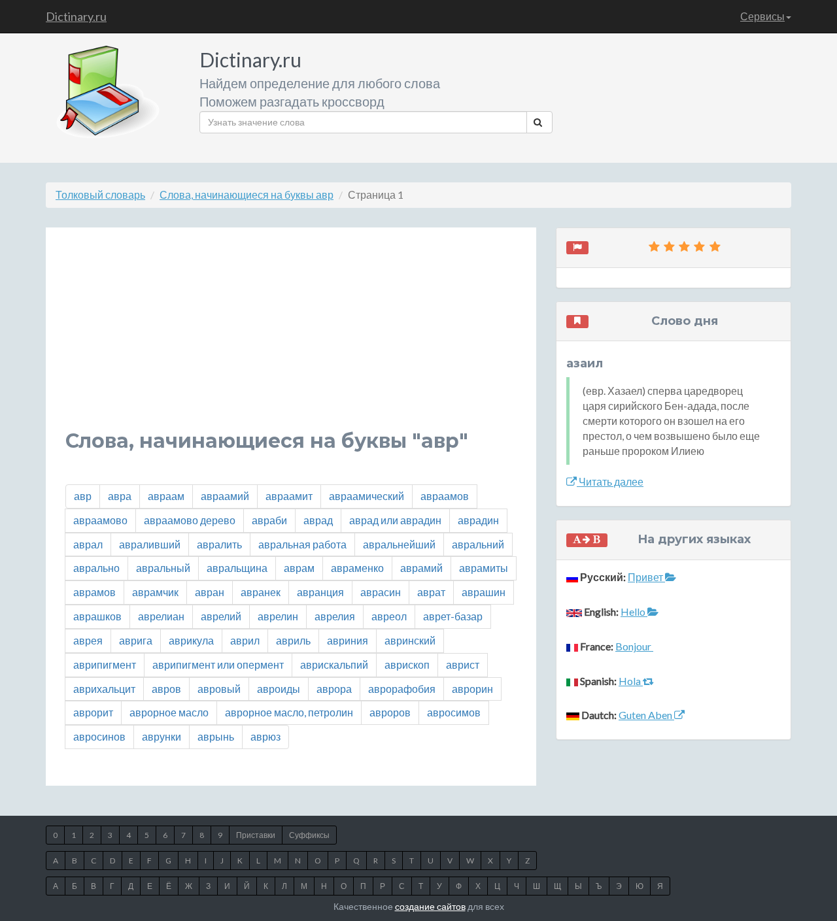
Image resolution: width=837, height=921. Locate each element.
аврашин (483, 592)
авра (119, 496)
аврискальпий (334, 664)
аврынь (215, 736)
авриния (347, 640)
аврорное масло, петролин (289, 712)
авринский (410, 640)
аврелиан (161, 616)
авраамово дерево (189, 520)
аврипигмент (104, 664)
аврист (462, 664)
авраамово (100, 520)
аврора (334, 688)
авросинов (99, 736)
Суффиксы (309, 835)
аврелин (278, 616)
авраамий (225, 496)
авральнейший (399, 544)
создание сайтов (430, 906)
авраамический (366, 496)
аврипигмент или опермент (218, 664)
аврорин (472, 688)
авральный (163, 567)
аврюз (265, 736)
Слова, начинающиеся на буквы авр (246, 194)
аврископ (407, 664)
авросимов (454, 712)
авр (83, 496)
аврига (135, 640)
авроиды (278, 688)
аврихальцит (104, 688)
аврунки (161, 736)
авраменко (357, 567)
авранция (320, 592)
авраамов (444, 496)
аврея (88, 640)
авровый (219, 688)
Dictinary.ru (76, 16)
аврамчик (155, 592)
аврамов (94, 592)
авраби (269, 520)
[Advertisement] (291, 338)
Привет (646, 577)
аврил (245, 640)
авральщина (237, 567)
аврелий (221, 616)
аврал (88, 544)
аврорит (93, 712)
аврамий (421, 567)
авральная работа (302, 544)
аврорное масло (169, 712)
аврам (299, 567)
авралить (219, 544)
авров (166, 688)
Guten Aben (646, 715)
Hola (631, 681)
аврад (318, 520)
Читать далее (610, 481)
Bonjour (634, 646)
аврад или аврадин (395, 520)
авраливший (149, 544)
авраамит (289, 496)
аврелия (335, 616)
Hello (634, 611)
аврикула (191, 640)
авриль (293, 640)
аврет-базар (453, 616)
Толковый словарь (100, 194)
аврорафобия (402, 688)
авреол (389, 616)
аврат (431, 592)
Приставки (255, 835)
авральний (478, 544)
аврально (96, 567)
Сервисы (762, 16)
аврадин (478, 520)
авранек (261, 592)
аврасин (380, 592)
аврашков (97, 616)
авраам (166, 496)
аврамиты (483, 567)
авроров (390, 712)
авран (209, 592)
